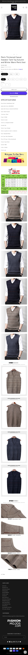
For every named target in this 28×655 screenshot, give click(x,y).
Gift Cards (6, 594)
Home (5, 585)
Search (5, 595)
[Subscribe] (23, 637)
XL (13, 79)
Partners (5, 605)
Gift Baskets (6, 592)
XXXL (3, 79)
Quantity (2, 82)
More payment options (14, 96)
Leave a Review (7, 609)
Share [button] (3, 574)
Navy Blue (4, 74)
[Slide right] (16, 54)
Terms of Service (7, 599)
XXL (8, 79)
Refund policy (7, 600)
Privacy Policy (7, 602)
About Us (6, 587)
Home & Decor (7, 589)
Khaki (11, 74)
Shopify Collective (7, 607)
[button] (1, 7)
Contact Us (6, 597)
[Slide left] (11, 54)
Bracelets (6, 590)
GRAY (17, 74)
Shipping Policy (7, 604)
